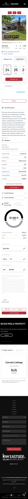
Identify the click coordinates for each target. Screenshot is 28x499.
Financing (14, 409)
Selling (14, 407)
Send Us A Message (14, 449)
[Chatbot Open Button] (23, 494)
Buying (14, 405)
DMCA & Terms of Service (15, 497)
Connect (14, 413)
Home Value (14, 411)
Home (14, 400)
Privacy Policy (5, 497)
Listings (14, 402)
